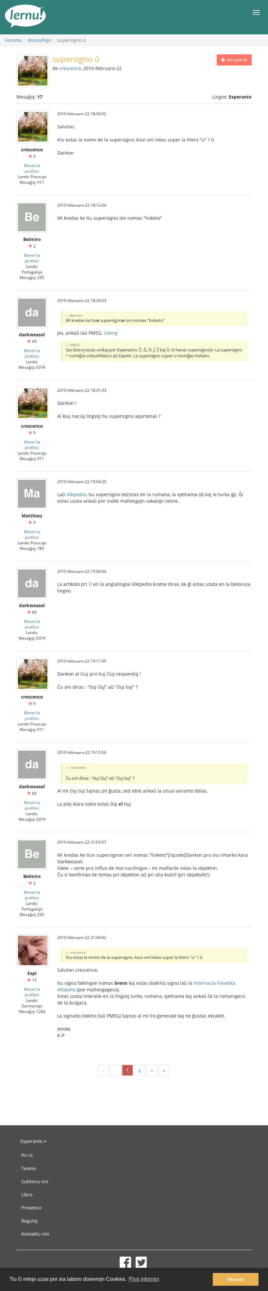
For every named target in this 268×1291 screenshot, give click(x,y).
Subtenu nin (34, 1181)
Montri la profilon (32, 168)
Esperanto (32, 1141)
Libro (26, 1194)
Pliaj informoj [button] (144, 1279)
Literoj (111, 333)
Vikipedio (76, 494)
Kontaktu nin (35, 1234)
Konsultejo (39, 40)
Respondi (236, 60)
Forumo (13, 40)
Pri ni (27, 1155)
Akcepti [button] (235, 1279)
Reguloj (29, 1221)
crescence (70, 68)
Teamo (28, 1168)
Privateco (31, 1208)
